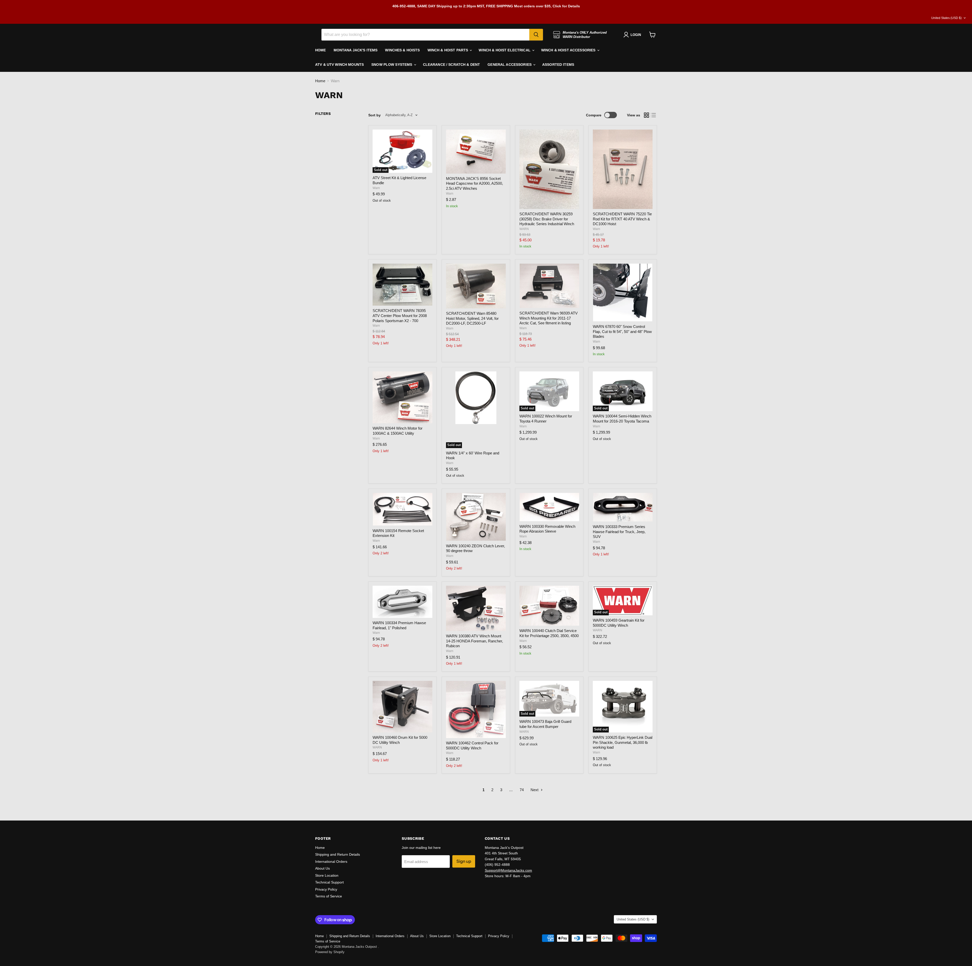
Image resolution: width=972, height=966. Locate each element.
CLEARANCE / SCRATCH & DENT (451, 64)
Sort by (374, 115)
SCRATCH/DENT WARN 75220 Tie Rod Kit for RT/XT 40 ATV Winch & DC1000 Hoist (622, 219)
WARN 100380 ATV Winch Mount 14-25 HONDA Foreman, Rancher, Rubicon (474, 641)
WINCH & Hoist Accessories (569, 50)
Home (320, 81)
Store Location (326, 875)
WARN (524, 229)
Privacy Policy (326, 889)
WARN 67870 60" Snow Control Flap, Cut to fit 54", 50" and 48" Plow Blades (622, 331)
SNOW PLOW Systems (392, 64)
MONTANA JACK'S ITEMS (356, 50)
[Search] (536, 34)
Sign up (463, 861)
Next (535, 790)
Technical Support (329, 882)
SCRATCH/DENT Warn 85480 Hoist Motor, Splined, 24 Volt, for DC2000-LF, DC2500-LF (472, 318)
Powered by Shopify (330, 952)
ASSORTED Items (558, 64)
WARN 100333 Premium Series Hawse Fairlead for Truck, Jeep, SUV (619, 531)
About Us (322, 868)
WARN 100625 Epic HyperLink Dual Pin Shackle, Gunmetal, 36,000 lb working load (622, 742)
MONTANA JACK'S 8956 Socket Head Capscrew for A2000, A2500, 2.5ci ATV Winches (474, 183)
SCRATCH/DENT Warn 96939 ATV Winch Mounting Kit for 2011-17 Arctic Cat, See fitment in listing (548, 318)
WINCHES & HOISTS (402, 50)
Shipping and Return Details (337, 854)
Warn (376, 188)
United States (946, 18)
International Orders (331, 861)
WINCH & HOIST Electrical (505, 50)
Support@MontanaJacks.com (508, 870)
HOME (320, 50)
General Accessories (510, 64)
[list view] (653, 115)
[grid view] (646, 115)
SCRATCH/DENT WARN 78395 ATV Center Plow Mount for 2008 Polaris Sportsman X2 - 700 (400, 315)
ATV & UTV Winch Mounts (339, 64)
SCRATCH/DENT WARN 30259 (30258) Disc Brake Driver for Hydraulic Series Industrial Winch (546, 219)
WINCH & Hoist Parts (448, 50)
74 (522, 790)
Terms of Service (328, 896)
